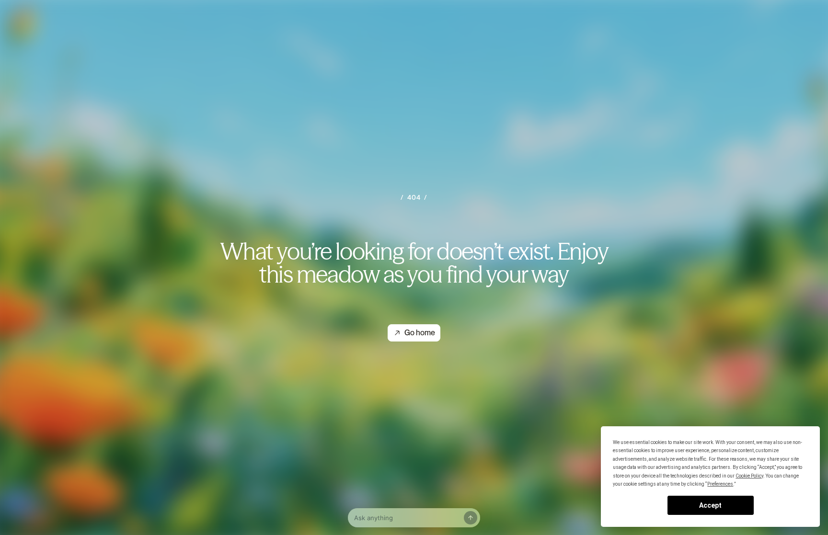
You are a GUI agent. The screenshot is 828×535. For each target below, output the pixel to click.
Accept (710, 505)
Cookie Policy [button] (749, 475)
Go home (419, 332)
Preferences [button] (720, 484)
